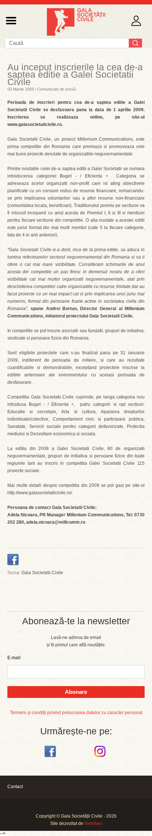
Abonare (76, 692)
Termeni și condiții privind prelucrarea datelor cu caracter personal (76, 712)
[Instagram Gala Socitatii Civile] (100, 757)
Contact (15, 786)
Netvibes (93, 823)
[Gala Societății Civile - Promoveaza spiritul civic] (76, 34)
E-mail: (14, 657)
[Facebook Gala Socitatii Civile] (51, 757)
